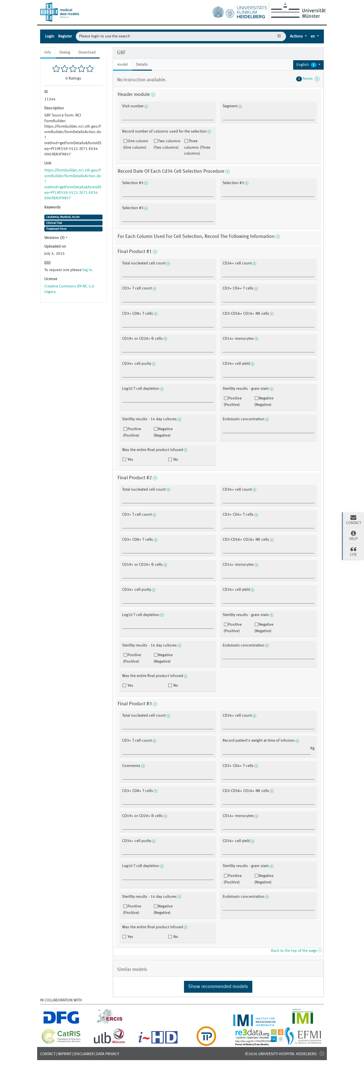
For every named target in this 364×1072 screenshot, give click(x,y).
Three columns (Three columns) (197, 147)
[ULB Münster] (109, 1043)
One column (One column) (135, 144)
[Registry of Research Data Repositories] (263, 1043)
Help (353, 539)
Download (87, 53)
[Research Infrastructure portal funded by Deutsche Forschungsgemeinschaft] (61, 1023)
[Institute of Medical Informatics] (302, 1023)
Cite (353, 555)
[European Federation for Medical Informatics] (302, 1043)
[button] (308, 65)
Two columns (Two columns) (167, 144)
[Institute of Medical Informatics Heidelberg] (254, 1023)
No (175, 460)
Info (47, 53)
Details (142, 65)
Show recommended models (218, 986)
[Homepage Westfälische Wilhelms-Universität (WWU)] (297, 10)
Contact (47, 1054)
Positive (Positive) (233, 401)
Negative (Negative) (263, 401)
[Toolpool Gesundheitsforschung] (206, 1043)
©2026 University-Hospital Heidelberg (281, 1054)
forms (306, 79)
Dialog (64, 53)
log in (87, 270)
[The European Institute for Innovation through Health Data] (158, 1043)
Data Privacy (107, 1054)
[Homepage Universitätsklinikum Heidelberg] (239, 11)
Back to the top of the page (294, 951)
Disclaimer (84, 1054)
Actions (297, 36)
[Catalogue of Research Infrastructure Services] (61, 1042)
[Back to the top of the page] (322, 1053)
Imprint (64, 1054)
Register (65, 36)
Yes (130, 460)
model (122, 65)
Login (49, 36)
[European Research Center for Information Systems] (110, 1023)
